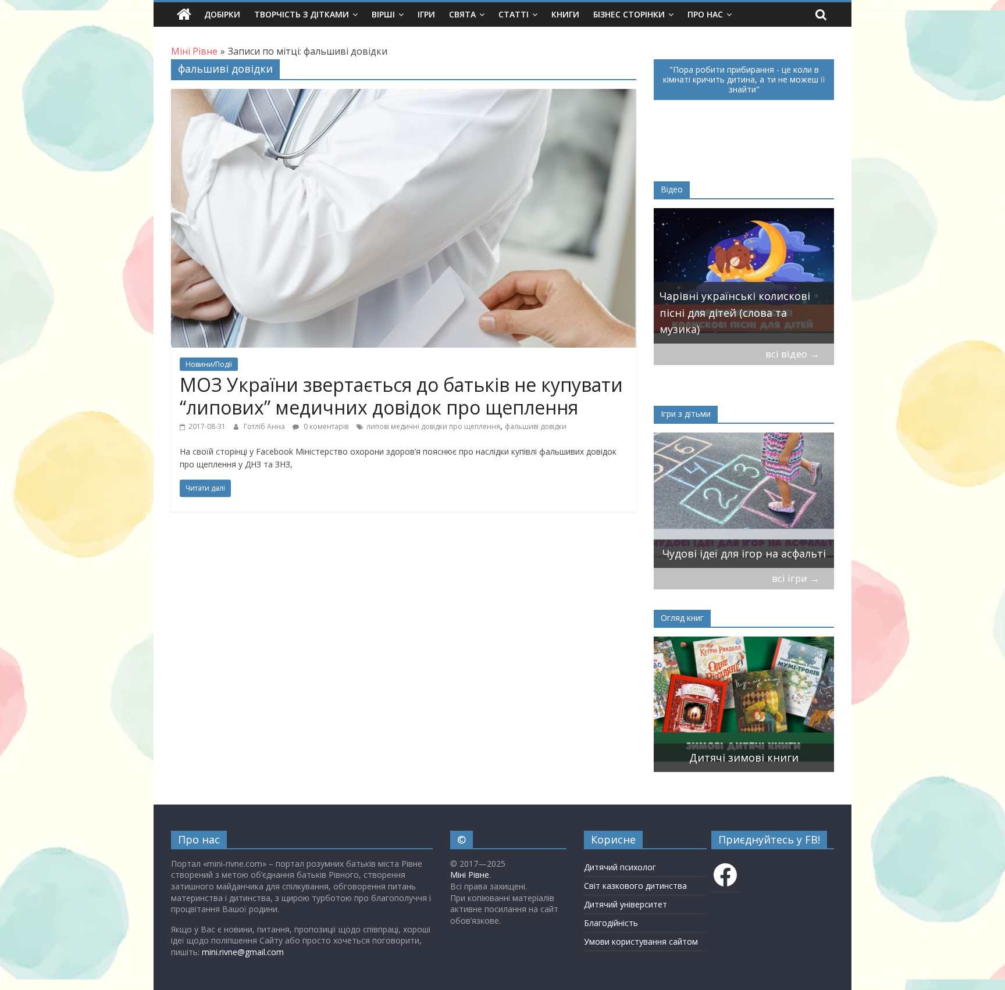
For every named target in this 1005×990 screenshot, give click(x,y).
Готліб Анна (265, 426)
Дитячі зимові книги (744, 757)
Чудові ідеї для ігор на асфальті (744, 553)
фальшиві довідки (535, 426)
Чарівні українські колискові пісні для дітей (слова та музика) (735, 313)
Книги (565, 14)
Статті (513, 14)
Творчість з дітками (301, 14)
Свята (462, 14)
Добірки (222, 14)
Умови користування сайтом (641, 941)
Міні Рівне (469, 874)
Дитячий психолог (620, 867)
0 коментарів (325, 426)
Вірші (383, 14)
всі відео (792, 353)
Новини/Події (209, 364)
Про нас (705, 14)
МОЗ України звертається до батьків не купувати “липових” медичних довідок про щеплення (401, 395)
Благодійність (611, 922)
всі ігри (795, 578)
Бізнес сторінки (629, 14)
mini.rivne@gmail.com (243, 951)
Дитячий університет (625, 904)
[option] (744, 276)
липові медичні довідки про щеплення (433, 426)
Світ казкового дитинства (635, 885)
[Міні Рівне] (184, 14)
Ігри (426, 14)
